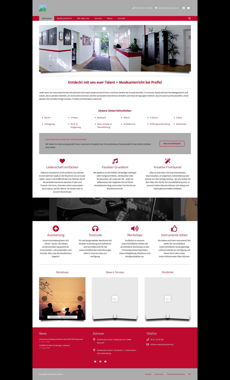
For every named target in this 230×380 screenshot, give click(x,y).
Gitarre (127, 117)
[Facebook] (183, 8)
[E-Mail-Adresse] (95, 361)
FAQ (189, 374)
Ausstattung (55, 235)
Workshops (181, 124)
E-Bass (179, 117)
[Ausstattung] (56, 228)
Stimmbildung (103, 127)
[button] (91, 18)
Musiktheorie (129, 124)
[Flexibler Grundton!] (115, 161)
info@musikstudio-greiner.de (162, 344)
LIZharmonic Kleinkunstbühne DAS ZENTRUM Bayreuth (61, 339)
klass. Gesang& (104, 124)
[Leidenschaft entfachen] (62, 161)
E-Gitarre (154, 117)
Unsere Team (115, 203)
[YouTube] (188, 8)
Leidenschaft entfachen (62, 167)
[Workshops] (134, 228)
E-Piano (74, 117)
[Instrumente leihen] (174, 228)
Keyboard (101, 117)
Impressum (159, 374)
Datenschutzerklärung (176, 374)
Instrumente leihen (174, 235)
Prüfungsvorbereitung (160, 124)
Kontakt (148, 374)
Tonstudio (95, 235)
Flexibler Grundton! (115, 167)
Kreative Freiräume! (167, 167)
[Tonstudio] (95, 228)
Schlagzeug (49, 124)
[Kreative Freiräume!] (167, 161)
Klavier (47, 117)
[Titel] (42, 8)
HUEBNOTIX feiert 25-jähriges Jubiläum (54, 345)
